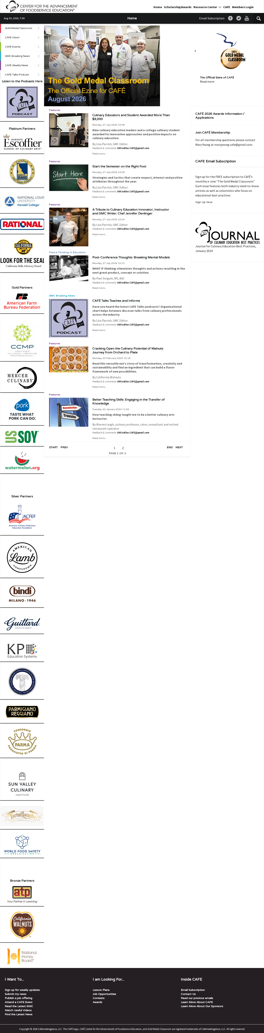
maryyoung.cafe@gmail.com (233, 144)
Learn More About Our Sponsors (202, 1006)
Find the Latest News (18, 1014)
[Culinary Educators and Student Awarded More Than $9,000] (69, 130)
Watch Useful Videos (18, 1010)
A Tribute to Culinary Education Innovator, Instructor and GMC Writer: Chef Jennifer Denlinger (130, 211)
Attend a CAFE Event (18, 1002)
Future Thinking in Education (67, 252)
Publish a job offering (18, 998)
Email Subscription (211, 18)
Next (179, 447)
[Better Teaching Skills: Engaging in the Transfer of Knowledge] (69, 412)
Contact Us (188, 994)
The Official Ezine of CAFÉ (217, 77)
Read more (207, 81)
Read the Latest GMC (19, 1006)
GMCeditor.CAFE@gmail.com (133, 148)
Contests (99, 998)
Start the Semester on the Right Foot (119, 166)
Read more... (99, 153)
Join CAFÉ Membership (212, 132)
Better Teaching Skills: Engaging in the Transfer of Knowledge (128, 401)
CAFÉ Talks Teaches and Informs (116, 301)
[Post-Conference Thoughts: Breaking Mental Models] (69, 268)
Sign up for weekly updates (22, 990)
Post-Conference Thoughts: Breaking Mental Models (131, 257)
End (170, 447)
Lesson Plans (101, 990)
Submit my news (15, 994)
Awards (97, 1002)
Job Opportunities (104, 994)
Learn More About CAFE (197, 1002)
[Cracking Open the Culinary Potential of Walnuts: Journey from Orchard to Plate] (69, 359)
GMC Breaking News (62, 295)
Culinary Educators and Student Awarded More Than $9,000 (131, 117)
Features (54, 110)
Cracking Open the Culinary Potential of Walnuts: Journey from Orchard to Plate (128, 350)
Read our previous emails (197, 998)
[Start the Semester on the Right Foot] (69, 177)
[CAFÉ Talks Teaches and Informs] (69, 318)
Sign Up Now (203, 202)
